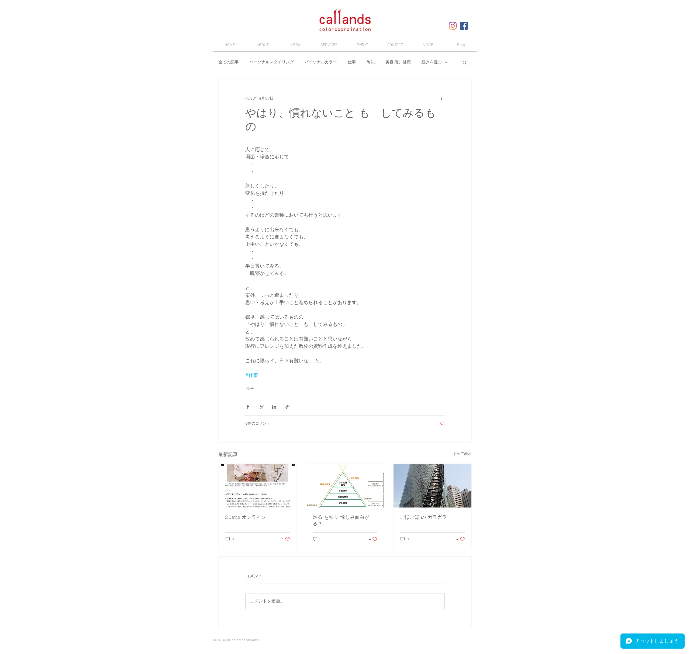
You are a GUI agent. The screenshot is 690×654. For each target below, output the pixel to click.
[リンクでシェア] (287, 406)
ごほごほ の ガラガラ (423, 517)
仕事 (352, 62)
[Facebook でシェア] (247, 406)
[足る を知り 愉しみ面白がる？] (345, 485)
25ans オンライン (245, 517)
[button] (464, 62)
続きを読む (432, 62)
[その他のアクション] (441, 98)
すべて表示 (462, 453)
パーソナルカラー (321, 62)
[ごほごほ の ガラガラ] (432, 485)
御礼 (371, 62)
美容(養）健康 (398, 62)
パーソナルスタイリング (271, 62)
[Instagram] (453, 26)
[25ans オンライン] (257, 485)
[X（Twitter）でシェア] (261, 406)
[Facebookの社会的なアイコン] (464, 26)
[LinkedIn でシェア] (274, 406)
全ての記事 (228, 62)
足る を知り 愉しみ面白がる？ (341, 521)
